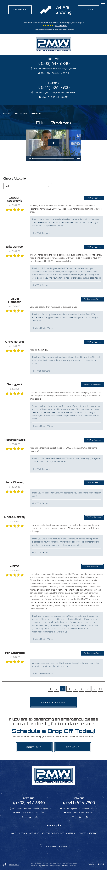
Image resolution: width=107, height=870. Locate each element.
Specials (22, 833)
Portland (34, 747)
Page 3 (36, 113)
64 (100, 689)
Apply (89, 9)
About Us (34, 833)
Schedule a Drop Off (53, 833)
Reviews (21, 113)
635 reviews (61, 25)
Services (81, 833)
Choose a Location (15, 178)
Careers (70, 833)
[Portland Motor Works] (53, 44)
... (94, 689)
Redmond (73, 747)
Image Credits (14, 864)
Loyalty (20, 9)
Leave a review (53, 702)
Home (6, 113)
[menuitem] (12, 833)
